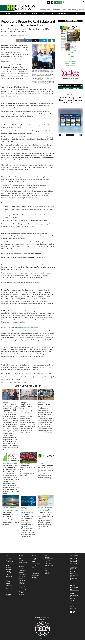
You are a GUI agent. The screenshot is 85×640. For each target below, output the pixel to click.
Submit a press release (70, 61)
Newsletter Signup (45, 9)
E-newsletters (70, 56)
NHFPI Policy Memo (11, 463)
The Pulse (17, 14)
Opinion (33, 561)
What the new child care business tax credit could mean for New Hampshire (10, 468)
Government (6, 402)
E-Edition (70, 52)
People (34, 14)
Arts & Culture (42, 401)
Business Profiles (23, 562)
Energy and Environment (9, 401)
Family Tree (73, 608)
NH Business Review (17, 8)
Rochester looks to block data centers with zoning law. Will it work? (46, 515)
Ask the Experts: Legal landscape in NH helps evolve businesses (28, 517)
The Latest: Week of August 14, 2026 (45, 466)
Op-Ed (51, 14)
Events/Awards (63, 14)
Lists (26, 14)
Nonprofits (8, 583)
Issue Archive (70, 58)
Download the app (70, 65)
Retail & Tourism (10, 565)
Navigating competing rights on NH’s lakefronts (10, 514)
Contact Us (81, 9)
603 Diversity (73, 600)
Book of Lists (48, 563)
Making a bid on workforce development (44, 406)
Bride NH (72, 598)
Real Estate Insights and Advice (21, 584)
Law (21, 401)
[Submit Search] (84, 2)
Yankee (72, 603)
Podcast (75, 14)
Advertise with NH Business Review (73, 568)
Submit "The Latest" (70, 63)
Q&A (20, 558)
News (8, 14)
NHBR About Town (25, 463)
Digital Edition (73, 558)
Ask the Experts (25, 507)
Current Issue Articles (70, 50)
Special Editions (55, 9)
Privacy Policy (42, 619)
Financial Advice (22, 574)
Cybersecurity (9, 589)
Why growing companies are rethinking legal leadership (26, 405)
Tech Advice (21, 572)
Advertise (70, 59)
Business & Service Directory (69, 9)
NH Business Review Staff (20, 35)
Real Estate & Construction (20, 382)
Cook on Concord (36, 563)
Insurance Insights (23, 589)
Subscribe (58, 2)
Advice (43, 14)
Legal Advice (26, 401)
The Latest (41, 463)
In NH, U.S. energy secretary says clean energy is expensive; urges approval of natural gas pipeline (10, 408)
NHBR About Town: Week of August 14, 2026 (27, 467)
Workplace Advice (23, 587)
